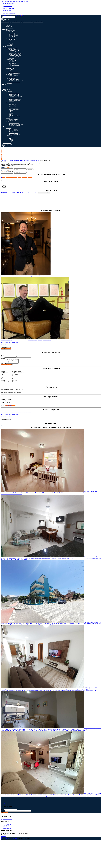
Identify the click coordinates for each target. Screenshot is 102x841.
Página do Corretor (42, 276)
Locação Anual (9, 38)
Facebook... (3, 803)
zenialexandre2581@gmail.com (35, 340)
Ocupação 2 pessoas (13, 31)
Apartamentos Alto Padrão (14, 54)
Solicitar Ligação (4, 812)
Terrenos (8, 74)
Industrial (11, 44)
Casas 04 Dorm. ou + (13, 64)
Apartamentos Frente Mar (14, 56)
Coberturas (11, 58)
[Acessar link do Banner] (3, 425)
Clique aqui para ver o (44, 192)
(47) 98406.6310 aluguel (8, 3)
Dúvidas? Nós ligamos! (5, 348)
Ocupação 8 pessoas (13, 35)
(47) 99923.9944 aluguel (8, 8)
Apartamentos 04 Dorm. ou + (15, 53)
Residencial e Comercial (14, 73)
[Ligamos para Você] (1, 159)
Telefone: (3, 358)
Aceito (13, 165)
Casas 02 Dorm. (12, 61)
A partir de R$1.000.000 (14, 82)
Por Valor (8, 78)
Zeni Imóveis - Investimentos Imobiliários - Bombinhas (13, 15)
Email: (2, 356)
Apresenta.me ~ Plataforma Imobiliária (9, 838)
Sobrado (11, 41)
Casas (10, 40)
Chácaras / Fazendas (13, 75)
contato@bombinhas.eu (33, 276)
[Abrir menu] (1, 86)
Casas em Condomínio (14, 65)
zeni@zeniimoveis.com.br (9, 13)
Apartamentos (12, 39)
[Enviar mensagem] (33, 169)
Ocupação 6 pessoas (13, 34)
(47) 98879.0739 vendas (8, 10)
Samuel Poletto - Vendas (6, 276)
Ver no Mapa (3, 836)
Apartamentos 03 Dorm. (14, 51)
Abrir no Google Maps (10, 405)
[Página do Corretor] (26, 274)
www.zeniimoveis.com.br (12, 839)
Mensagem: (3, 363)
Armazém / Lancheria (13, 72)
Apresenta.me (4, 837)
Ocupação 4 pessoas (13, 33)
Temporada (8, 30)
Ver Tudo (13, 30)
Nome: (2, 355)
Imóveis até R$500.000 (14, 79)
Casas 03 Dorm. (12, 63)
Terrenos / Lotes (12, 77)
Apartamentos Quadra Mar (15, 55)
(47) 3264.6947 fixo (7, 6)
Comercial (11, 43)
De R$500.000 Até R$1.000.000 (16, 80)
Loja (10, 70)
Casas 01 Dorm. (12, 60)
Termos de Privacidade (5, 165)
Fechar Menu (9, 45)
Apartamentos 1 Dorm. (14, 49)
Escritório (11, 69)
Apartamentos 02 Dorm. (14, 50)
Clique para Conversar (5, 347)
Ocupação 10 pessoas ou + (15, 36)
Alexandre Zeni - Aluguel (6, 340)
